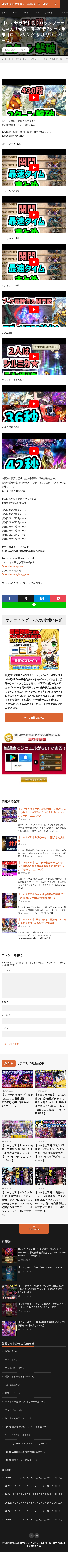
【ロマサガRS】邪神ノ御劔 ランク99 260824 (40, 1268)
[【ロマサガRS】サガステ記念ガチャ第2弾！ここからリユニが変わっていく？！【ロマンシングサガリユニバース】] (9, 814)
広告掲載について (13, 1385)
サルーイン (49, 13)
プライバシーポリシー (15, 1368)
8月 (40, 1478)
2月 (17, 1478)
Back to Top (34, 1229)
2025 (7, 1486)
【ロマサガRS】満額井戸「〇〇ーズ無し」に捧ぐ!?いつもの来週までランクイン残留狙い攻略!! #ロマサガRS (42, 1289)
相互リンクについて (14, 1393)
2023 (7, 1503)
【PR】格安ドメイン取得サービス (21, 1460)
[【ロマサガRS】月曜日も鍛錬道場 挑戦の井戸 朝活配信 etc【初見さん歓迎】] (9, 1328)
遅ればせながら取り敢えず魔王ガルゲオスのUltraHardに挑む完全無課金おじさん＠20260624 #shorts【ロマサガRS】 (42, 1252)
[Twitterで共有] (26, 598)
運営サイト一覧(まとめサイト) (19, 1376)
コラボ (36, 13)
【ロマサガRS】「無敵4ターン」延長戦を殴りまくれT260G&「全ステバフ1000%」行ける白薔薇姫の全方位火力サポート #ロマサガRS (50, 1201)
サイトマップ (11, 1360)
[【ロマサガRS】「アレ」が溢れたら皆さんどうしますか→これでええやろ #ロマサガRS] (9, 1309)
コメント (6, 971)
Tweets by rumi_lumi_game (15, 574)
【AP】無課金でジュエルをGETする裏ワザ (25, 1427)
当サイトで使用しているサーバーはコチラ (25, 1402)
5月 (29, 1478)
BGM (15, 13)
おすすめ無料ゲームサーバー (19, 1418)
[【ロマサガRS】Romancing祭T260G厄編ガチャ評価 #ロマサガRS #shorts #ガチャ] (9, 900)
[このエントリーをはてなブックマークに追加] (42, 598)
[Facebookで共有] (10, 598)
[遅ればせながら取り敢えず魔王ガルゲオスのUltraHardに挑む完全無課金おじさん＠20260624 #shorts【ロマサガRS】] (9, 1255)
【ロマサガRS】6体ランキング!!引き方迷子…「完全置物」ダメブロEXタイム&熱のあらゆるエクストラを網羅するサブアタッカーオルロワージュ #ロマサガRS (17, 1203)
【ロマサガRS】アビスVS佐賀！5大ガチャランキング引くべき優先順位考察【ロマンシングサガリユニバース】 (50, 1153)
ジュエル (64, 13)
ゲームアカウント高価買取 (18, 1435)
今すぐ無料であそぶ (34, 717)
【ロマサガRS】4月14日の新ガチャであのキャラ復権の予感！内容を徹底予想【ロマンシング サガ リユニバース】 (41, 866)
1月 (13, 1478)
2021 (7, 1520)
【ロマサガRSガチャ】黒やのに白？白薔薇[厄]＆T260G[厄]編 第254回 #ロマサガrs (17, 1101)
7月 (36, 1478)
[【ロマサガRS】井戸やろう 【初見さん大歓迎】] (9, 843)
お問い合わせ (11, 1351)
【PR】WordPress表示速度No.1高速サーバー (27, 1452)
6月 (32, 1478)
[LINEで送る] (34, 605)
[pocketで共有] (58, 598)
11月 (54, 1486)
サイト (5, 1028)
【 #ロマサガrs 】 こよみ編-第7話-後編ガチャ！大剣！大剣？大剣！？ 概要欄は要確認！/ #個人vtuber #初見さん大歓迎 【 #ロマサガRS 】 (50, 1104)
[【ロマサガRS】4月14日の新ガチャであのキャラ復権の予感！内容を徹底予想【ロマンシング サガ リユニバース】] (9, 868)
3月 (21, 1478)
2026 (7, 1478)
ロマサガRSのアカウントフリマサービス (27, 1443)
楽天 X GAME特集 (13, 1410)
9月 (44, 1486)
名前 (5, 1002)
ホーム (5, 13)
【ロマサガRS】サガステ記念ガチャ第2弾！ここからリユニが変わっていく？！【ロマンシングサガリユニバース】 (42, 812)
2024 (7, 1494)
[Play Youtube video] (34, 97)
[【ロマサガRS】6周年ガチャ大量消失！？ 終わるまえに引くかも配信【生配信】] (9, 925)
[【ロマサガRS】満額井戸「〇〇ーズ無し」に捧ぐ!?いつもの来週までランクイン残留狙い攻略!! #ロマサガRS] (9, 1291)
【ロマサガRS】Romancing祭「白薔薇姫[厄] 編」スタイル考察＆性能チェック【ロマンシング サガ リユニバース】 (17, 1153)
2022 (7, 1511)
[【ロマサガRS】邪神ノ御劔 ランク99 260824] (9, 1273)
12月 (59, 1486)
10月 (49, 1486)
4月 (25, 1478)
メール (6, 1015)
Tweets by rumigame (12, 566)
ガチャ (25, 13)
